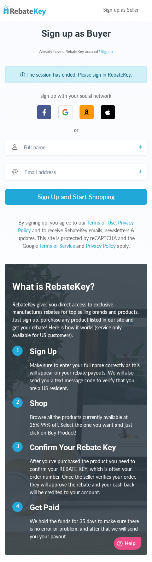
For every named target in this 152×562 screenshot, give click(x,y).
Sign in (107, 52)
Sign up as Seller (121, 10)
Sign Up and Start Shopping (76, 197)
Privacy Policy (101, 246)
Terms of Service (57, 246)
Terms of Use (101, 223)
